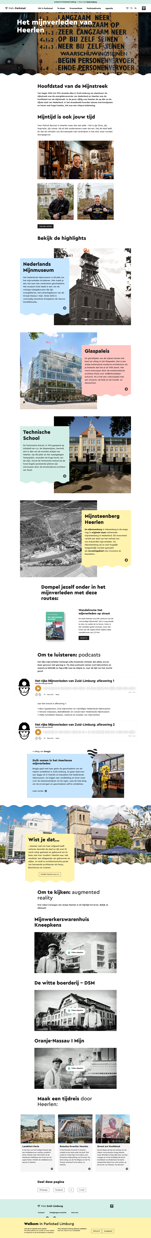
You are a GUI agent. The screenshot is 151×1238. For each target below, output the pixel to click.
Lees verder (38, 791)
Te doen (61, 8)
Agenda (109, 8)
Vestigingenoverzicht (57, 1212)
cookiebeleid (76, 1230)
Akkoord (96, 1231)
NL (136, 8)
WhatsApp (43, 1190)
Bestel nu (83, 638)
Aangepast (108, 1231)
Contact (41, 1212)
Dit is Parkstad (45, 8)
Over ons (74, 1212)
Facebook (59, 1190)
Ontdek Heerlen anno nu (50, 874)
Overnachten (76, 8)
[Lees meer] (65, 308)
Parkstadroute (94, 8)
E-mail (82, 1190)
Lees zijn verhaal (45, 226)
